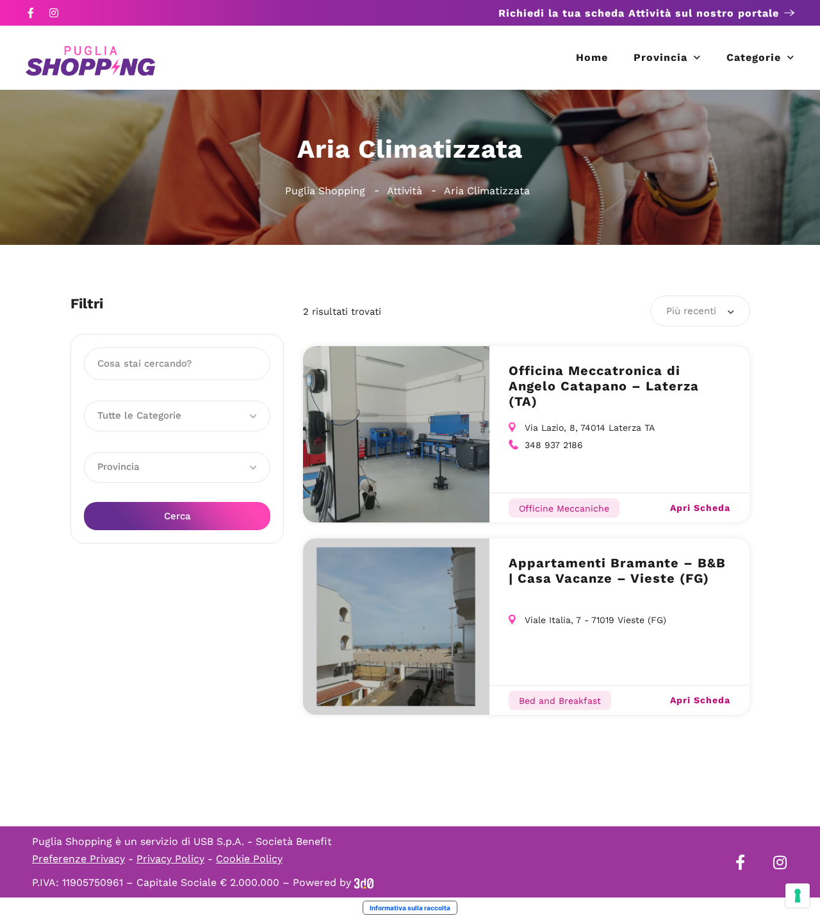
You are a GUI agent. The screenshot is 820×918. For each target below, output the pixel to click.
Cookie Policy (249, 859)
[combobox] (700, 311)
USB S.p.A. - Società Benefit (262, 841)
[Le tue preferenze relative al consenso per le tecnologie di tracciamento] (797, 895)
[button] (177, 416)
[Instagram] (54, 13)
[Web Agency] (363, 882)
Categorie (753, 57)
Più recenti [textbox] (691, 311)
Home (592, 57)
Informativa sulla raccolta (410, 908)
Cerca (177, 516)
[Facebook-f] (31, 13)
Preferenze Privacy (78, 859)
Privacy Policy (170, 859)
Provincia (660, 57)
